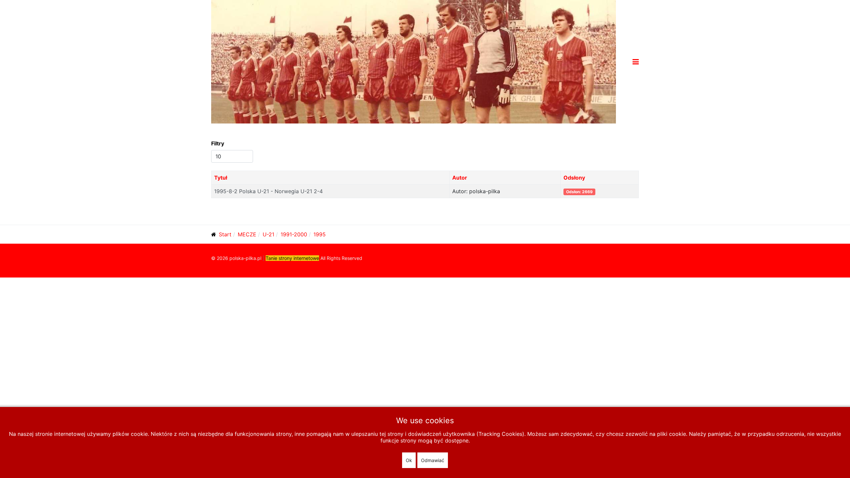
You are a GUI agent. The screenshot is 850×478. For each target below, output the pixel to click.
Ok (409, 460)
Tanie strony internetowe (292, 258)
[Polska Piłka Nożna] (413, 61)
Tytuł (220, 177)
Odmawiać (432, 460)
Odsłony (574, 177)
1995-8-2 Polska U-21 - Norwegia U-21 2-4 (268, 191)
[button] (636, 61)
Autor (459, 177)
